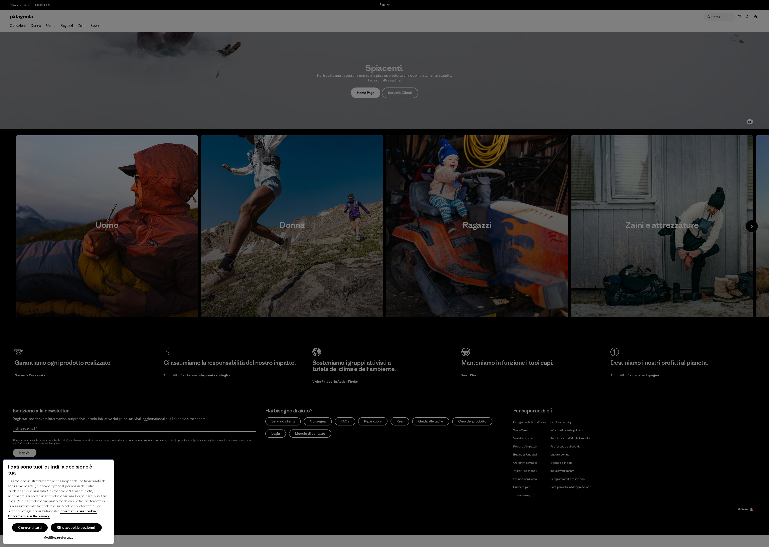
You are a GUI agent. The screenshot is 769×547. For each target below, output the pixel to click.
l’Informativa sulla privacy (29, 516)
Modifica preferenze (58, 537)
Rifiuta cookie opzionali (76, 527)
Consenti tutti (29, 527)
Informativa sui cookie (78, 511)
